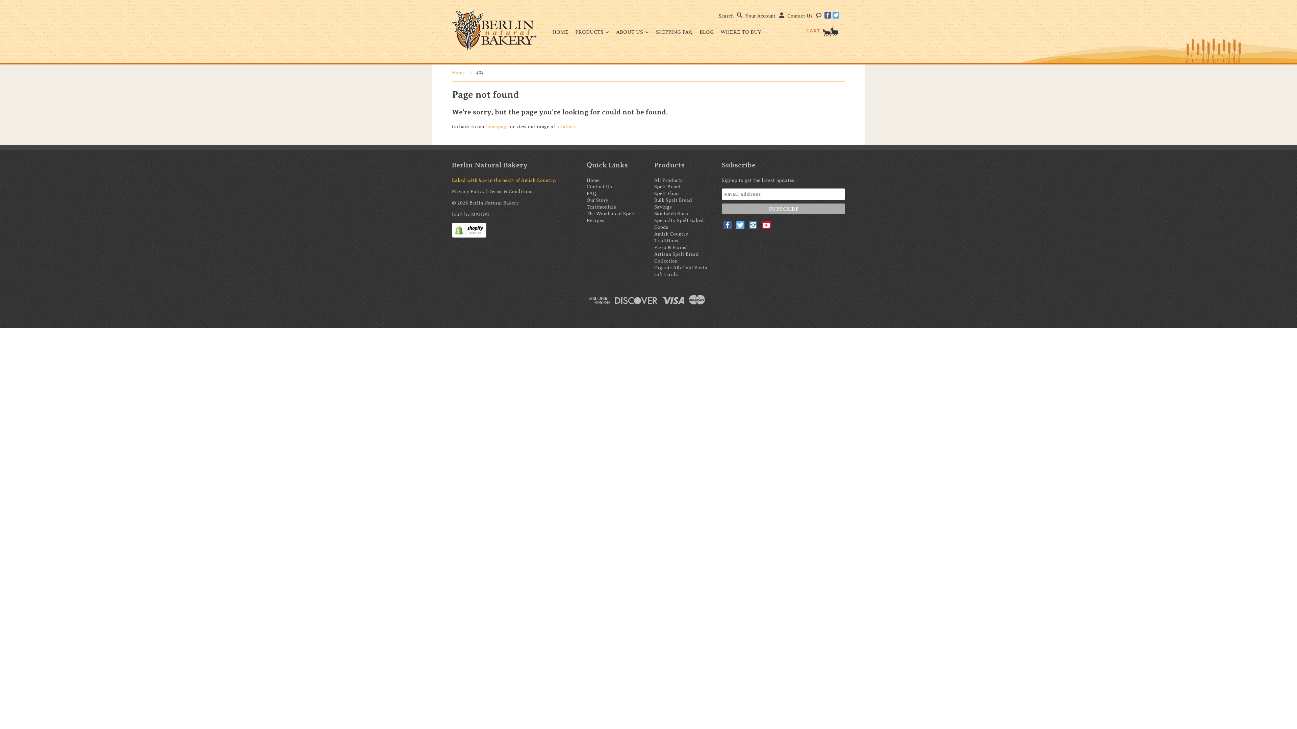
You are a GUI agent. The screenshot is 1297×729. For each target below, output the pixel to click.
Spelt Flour (666, 193)
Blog (707, 32)
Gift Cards (666, 274)
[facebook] (827, 15)
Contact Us (800, 16)
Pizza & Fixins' (670, 247)
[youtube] (766, 225)
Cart (814, 30)
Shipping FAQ (674, 32)
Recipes (595, 220)
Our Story (597, 200)
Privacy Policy (468, 191)
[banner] (494, 30)
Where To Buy (740, 32)
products (566, 126)
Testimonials (601, 207)
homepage (497, 126)
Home (560, 32)
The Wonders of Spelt (611, 213)
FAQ (591, 193)
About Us (630, 32)
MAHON (480, 214)
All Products (668, 180)
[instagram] (753, 225)
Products (590, 32)
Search (726, 16)
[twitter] (836, 15)
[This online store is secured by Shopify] (469, 230)
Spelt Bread (667, 186)
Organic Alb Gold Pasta (680, 267)
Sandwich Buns (671, 213)
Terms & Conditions (511, 191)
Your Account (760, 16)
